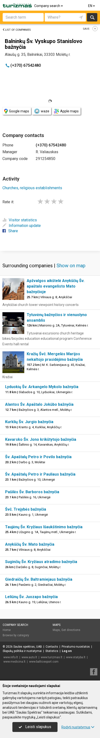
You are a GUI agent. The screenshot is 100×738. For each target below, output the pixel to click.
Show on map (71, 265)
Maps (56, 625)
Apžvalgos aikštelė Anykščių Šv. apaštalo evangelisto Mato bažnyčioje (55, 286)
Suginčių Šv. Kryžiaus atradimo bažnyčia (41, 561)
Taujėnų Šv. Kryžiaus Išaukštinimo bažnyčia (44, 527)
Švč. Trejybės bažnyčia (25, 509)
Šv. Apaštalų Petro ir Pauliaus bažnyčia (40, 474)
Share (13, 231)
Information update (25, 225)
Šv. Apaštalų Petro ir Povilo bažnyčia (38, 457)
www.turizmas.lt (51, 657)
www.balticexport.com (43, 661)
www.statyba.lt (75, 657)
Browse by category (16, 635)
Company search (47, 6)
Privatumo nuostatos (76, 646)
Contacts (52, 646)
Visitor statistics (23, 220)
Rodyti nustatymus (75, 727)
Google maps (19, 111)
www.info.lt (10, 657)
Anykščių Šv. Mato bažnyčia (29, 544)
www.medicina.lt (14, 661)
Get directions (70, 630)
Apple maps (69, 111)
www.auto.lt (29, 657)
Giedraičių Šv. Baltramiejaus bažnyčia (38, 579)
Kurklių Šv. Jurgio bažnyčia (29, 422)
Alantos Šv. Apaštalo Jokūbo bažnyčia (39, 404)
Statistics (51, 651)
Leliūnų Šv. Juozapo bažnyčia (31, 596)
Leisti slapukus (37, 726)
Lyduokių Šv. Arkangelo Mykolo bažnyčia (41, 386)
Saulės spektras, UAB (27, 646)
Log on (67, 651)
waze (45, 111)
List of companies (18, 29)
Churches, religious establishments (32, 188)
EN (90, 6)
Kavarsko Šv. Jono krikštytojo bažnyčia (40, 439)
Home (7, 630)
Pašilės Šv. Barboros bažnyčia (32, 492)
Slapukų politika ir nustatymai (22, 651)
